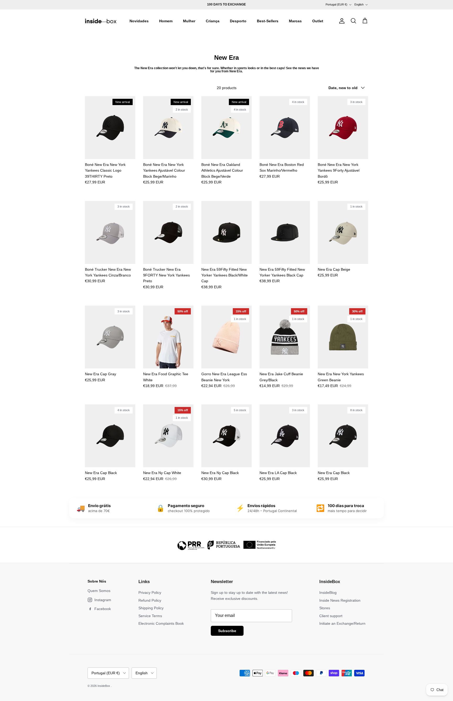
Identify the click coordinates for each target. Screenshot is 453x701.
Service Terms (150, 616)
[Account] (341, 21)
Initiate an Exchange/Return (342, 623)
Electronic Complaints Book (161, 623)
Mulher (189, 21)
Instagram (102, 600)
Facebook (102, 609)
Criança (212, 21)
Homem (165, 21)
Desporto (238, 21)
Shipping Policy (151, 608)
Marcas (295, 21)
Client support (330, 616)
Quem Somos (99, 591)
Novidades (139, 21)
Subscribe (227, 631)
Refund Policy (149, 600)
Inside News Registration (339, 600)
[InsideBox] (100, 21)
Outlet (317, 21)
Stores (324, 608)
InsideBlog (328, 592)
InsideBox (104, 685)
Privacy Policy (149, 592)
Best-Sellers (267, 21)
